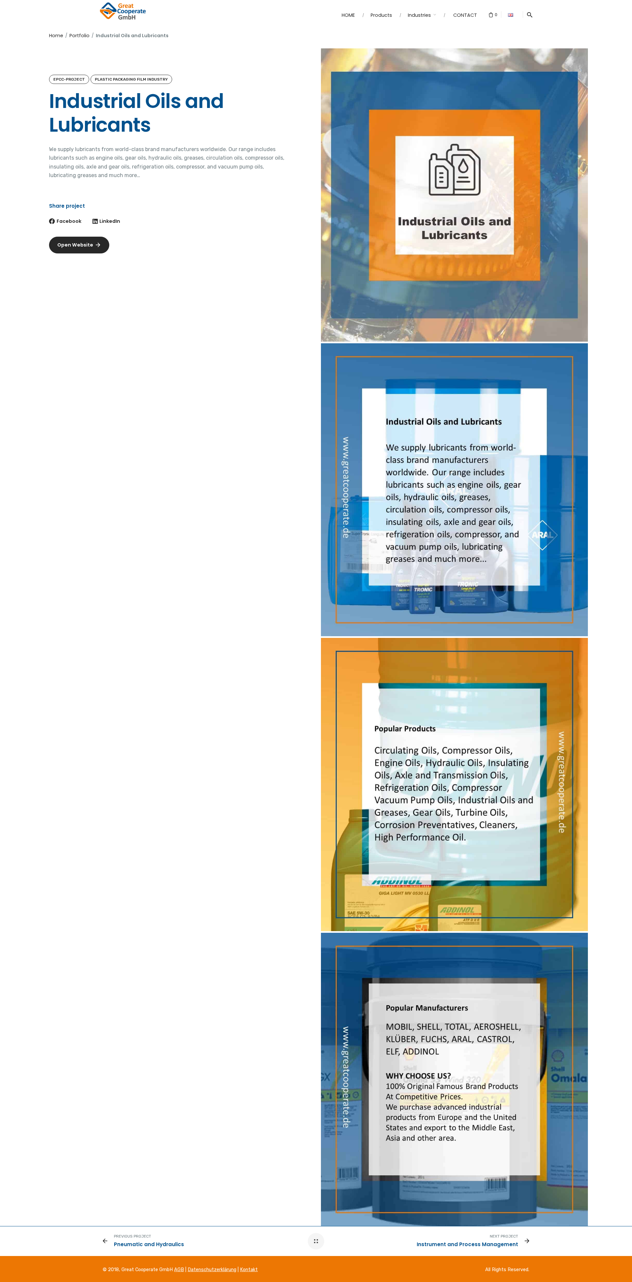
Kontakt (249, 1269)
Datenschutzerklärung (212, 1269)
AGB (179, 1269)
